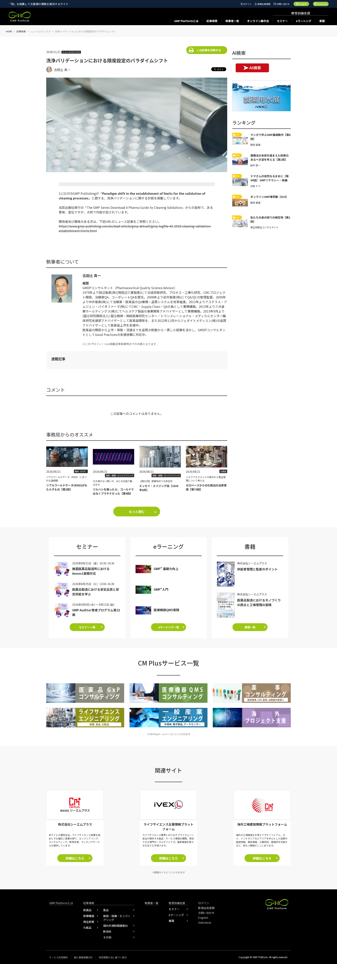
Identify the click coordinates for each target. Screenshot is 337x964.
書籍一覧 (250, 627)
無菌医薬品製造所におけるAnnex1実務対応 (91, 571)
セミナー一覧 (87, 627)
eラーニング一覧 (168, 627)
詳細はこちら (75, 858)
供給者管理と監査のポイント (257, 569)
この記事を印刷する (208, 50)
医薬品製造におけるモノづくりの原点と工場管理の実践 (259, 602)
